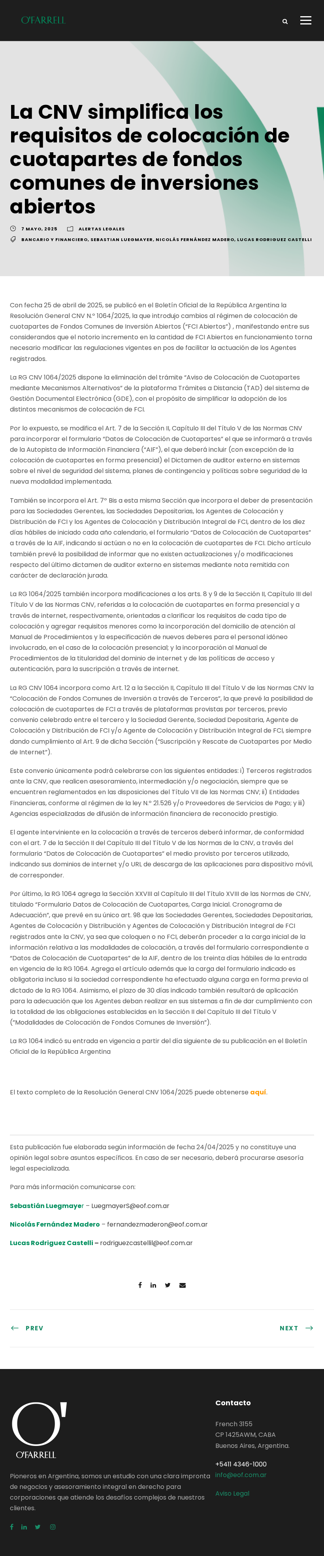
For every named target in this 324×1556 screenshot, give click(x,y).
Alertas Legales (102, 229)
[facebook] (11, 1527)
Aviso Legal (232, 1493)
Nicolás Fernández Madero (195, 239)
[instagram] (53, 1527)
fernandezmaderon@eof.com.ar (157, 1224)
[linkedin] (24, 1527)
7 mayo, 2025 (39, 229)
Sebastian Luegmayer (121, 239)
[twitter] (38, 1527)
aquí (258, 1092)
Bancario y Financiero (54, 239)
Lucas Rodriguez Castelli (274, 239)
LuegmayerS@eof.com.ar (130, 1205)
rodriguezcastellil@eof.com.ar (146, 1242)
